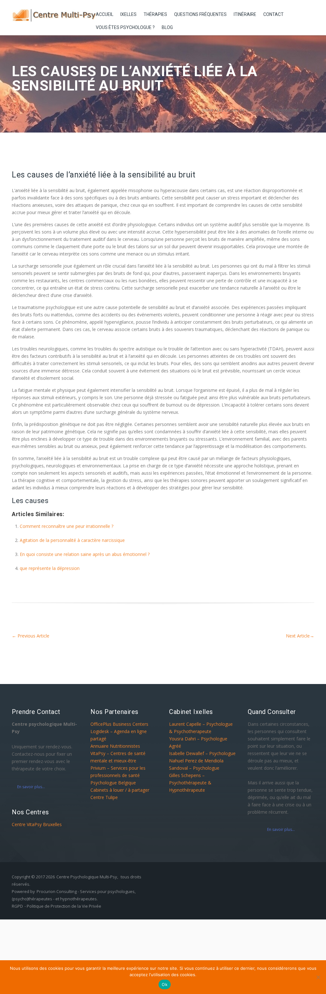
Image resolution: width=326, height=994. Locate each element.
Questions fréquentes (200, 14)
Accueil (104, 14)
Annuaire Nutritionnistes (115, 746)
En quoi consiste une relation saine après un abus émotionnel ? (85, 554)
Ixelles (128, 14)
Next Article (300, 636)
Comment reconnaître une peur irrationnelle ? (66, 526)
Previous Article (30, 636)
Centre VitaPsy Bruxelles (37, 824)
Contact (273, 14)
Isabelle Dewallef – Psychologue (202, 753)
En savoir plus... (31, 786)
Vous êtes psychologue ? (125, 27)
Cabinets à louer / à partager (119, 790)
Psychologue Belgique (113, 783)
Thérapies (155, 14)
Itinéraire (245, 14)
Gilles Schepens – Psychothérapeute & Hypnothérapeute (190, 782)
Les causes (30, 501)
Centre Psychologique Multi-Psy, (87, 877)
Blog (167, 27)
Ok (164, 984)
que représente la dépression (50, 568)
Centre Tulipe (104, 797)
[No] (318, 977)
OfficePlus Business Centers (119, 724)
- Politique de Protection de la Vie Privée (63, 906)
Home (207, 110)
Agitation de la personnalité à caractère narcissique (72, 540)
